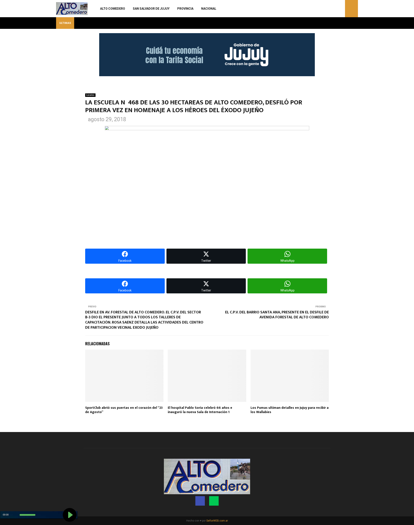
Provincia (185, 8)
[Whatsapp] (340, 8)
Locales (90, 95)
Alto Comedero (112, 8)
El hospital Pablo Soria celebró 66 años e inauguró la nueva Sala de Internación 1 (200, 410)
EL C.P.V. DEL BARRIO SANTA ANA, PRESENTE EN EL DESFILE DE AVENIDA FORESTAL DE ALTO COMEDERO (277, 315)
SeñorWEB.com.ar (217, 520)
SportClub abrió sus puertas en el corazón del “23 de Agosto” (124, 410)
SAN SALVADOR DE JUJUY (151, 8)
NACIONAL (208, 8)
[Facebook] (335, 8)
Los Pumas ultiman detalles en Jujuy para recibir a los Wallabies (290, 410)
